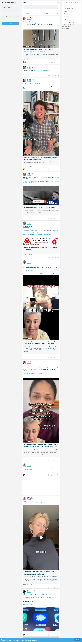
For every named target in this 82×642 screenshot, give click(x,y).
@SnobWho (29, 80)
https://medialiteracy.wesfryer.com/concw (31, 232)
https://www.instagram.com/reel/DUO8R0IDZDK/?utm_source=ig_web (37, 376)
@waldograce (30, 465)
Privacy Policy (73, 24)
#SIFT (51, 234)
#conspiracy (44, 70)
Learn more (34, 640)
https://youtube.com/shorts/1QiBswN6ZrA (31, 83)
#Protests (55, 602)
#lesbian (35, 270)
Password (4, 13)
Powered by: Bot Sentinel (67, 28)
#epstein (39, 270)
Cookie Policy (64, 26)
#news (48, 70)
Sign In (10, 23)
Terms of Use (67, 24)
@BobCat (29, 262)
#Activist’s (34, 21)
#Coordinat (31, 604)
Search (24, 2)
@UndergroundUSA (31, 591)
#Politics (27, 602)
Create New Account (10, 2)
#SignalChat (43, 602)
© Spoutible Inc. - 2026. (67, 30)
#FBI (24, 21)
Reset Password (15, 20)
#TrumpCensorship (53, 468)
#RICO (27, 604)
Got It (77, 639)
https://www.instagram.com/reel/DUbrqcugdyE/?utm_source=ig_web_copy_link (39, 273)
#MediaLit (43, 184)
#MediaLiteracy (34, 234)
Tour (63, 24)
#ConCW (24, 184)
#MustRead (38, 602)
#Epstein (31, 468)
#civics (45, 234)
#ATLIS (48, 234)
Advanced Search (27, 10)
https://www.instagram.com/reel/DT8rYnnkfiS (32, 502)
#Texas (30, 21)
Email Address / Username (7, 7)
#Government (33, 602)
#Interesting (45, 468)
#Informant (28, 23)
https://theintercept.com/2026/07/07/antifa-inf (33, 27)
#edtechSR (34, 184)
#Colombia (25, 88)
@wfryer (29, 174)
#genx (29, 270)
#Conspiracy (43, 24)
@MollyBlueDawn (30, 18)
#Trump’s (54, 24)
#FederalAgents (34, 23)
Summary (29, 19)
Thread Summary (26, 227)
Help (69, 26)
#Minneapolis (49, 602)
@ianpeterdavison (31, 67)
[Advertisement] (41, 486)
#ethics (39, 184)
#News (24, 602)
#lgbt (32, 270)
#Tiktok (36, 468)
